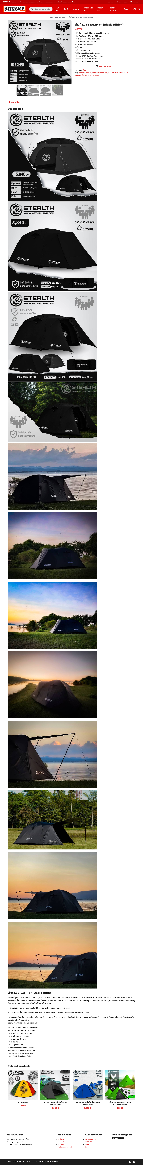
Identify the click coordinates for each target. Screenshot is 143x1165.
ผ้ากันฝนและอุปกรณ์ (65, 1147)
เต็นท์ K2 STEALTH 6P (99, 73)
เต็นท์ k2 (64, 17)
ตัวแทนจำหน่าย (122, 2)
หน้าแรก (110, 2)
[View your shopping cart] (138, 9)
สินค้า (66, 9)
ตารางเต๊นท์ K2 (88, 8)
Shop (52, 17)
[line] (133, 1162)
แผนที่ (87, 1144)
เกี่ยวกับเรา (100, 8)
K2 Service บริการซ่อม (93, 1139)
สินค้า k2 (82, 73)
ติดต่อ (126, 9)
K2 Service (134, 2)
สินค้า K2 (58, 17)
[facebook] (130, 1162)
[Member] (134, 9)
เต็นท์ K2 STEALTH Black (90, 75)
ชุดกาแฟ (61, 1144)
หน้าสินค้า (88, 1142)
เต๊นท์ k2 (88, 73)
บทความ (76, 9)
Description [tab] (14, 102)
